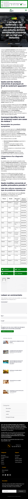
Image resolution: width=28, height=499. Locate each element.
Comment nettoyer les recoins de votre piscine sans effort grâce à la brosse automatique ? (16, 362)
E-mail (3, 320)
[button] (26, 10)
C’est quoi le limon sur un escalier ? (15, 380)
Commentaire (4, 302)
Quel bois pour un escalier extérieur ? (16, 370)
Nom (2, 315)
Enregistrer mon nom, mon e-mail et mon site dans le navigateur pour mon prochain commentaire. (13, 328)
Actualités (14, 18)
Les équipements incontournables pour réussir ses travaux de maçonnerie (16, 351)
